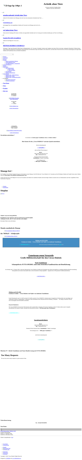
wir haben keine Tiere (10, 30)
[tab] (4, 186)
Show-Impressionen (10, 68)
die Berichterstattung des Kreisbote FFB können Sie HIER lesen (41, 346)
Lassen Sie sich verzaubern (12, 38)
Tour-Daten (5, 57)
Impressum (5, 451)
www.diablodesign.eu (16, 458)
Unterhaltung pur (7, 22)
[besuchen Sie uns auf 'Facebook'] (10, 79)
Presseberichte (8, 71)
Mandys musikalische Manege (12, 61)
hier (12, 437)
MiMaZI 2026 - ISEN (10, 76)
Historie (4, 65)
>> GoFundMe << (41, 147)
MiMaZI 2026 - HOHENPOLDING (13, 77)
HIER (60, 244)
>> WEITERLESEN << (24, 244)
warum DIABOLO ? (7, 64)
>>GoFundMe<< (41, 339)
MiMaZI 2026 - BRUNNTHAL (12, 75)
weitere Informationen (14, 99)
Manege (4, 56)
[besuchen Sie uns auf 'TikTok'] (10, 80)
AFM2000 (8, 458)
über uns (5, 58)
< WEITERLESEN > (41, 276)
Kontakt (4, 447)
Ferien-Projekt (6, 73)
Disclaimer (5, 454)
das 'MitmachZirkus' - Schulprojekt (13, 63)
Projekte (4, 60)
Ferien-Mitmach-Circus (10, 62)
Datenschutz (5, 452)
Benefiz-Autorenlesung (10, 72)
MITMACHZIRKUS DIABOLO (13, 45)
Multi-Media (5, 67)
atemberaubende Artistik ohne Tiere (15, 15)
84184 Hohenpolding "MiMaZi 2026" (8, 431)
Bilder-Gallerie (11, 69)
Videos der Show (11, 70)
